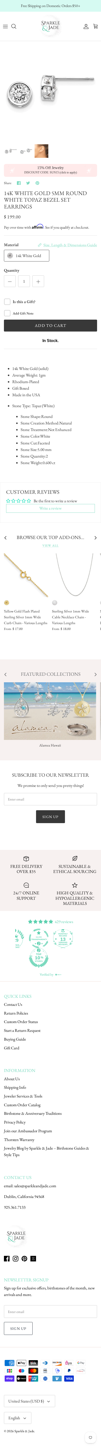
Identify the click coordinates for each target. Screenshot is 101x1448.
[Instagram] (15, 1258)
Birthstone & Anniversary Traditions (33, 1113)
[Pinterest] (24, 1258)
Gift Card (11, 1048)
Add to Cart (50, 325)
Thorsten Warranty (19, 1139)
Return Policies (16, 1013)
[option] (50, 91)
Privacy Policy (14, 1122)
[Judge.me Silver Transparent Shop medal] (39, 938)
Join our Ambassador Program (28, 1130)
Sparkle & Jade (24, 1431)
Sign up (50, 816)
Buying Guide (15, 1039)
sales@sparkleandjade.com (35, 1185)
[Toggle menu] (5, 26)
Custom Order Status (21, 1021)
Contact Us (13, 1004)
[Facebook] (7, 1258)
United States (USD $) (26, 1401)
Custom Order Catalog (22, 1104)
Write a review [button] (50, 508)
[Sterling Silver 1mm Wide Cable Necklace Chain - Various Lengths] (74, 575)
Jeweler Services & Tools (23, 1096)
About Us (12, 1078)
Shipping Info (15, 1087)
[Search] (16, 26)
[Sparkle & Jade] (50, 26)
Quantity (11, 270)
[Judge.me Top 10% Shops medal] (39, 958)
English (14, 1418)
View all (50, 545)
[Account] (84, 26)
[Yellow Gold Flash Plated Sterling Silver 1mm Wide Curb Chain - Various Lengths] (26, 575)
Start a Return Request (22, 1030)
